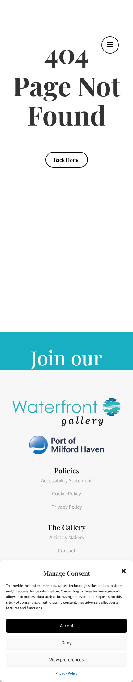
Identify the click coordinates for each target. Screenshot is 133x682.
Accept (66, 625)
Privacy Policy (66, 673)
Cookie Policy (66, 494)
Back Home (66, 160)
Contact (66, 551)
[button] (124, 571)
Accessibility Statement (66, 481)
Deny (66, 643)
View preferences (66, 660)
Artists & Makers (66, 537)
